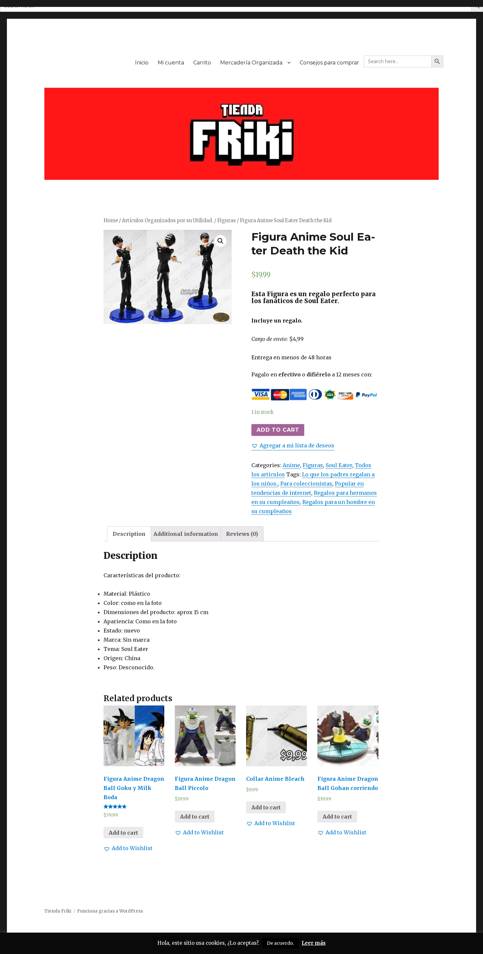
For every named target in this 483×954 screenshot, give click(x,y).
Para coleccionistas (306, 483)
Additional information (185, 534)
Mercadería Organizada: (251, 63)
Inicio (142, 63)
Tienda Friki (57, 911)
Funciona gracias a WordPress (110, 911)
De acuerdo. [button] (280, 943)
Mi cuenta (171, 63)
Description (129, 534)
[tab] (129, 533)
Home (111, 221)
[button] (292, 445)
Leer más (314, 943)
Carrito (202, 63)
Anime (291, 465)
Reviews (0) (242, 534)
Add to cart (278, 430)
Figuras (226, 221)
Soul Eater (339, 465)
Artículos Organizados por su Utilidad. (167, 221)
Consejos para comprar (329, 63)
